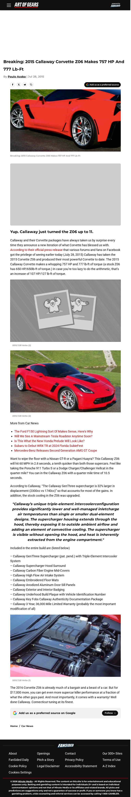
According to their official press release (36, 250)
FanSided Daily (19, 760)
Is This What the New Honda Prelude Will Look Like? (49, 441)
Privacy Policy (74, 760)
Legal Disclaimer (48, 766)
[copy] (31, 84)
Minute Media (25, 781)
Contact (70, 753)
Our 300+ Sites (112, 753)
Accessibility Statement (81, 766)
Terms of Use (112, 760)
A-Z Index (109, 766)
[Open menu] (9, 5)
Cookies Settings (20, 772)
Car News (27, 726)
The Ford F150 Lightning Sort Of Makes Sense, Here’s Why (53, 431)
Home (14, 726)
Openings (43, 753)
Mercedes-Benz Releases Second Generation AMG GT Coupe (55, 450)
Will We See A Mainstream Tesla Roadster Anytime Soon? (53, 436)
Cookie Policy (18, 766)
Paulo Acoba (17, 76)
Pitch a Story (45, 760)
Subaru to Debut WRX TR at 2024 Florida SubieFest (48, 446)
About (13, 753)
